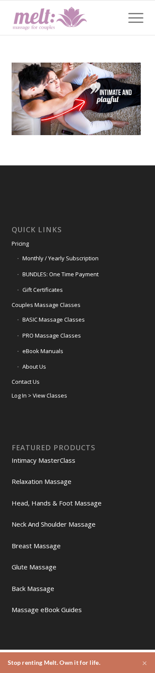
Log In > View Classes (39, 395)
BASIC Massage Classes (53, 319)
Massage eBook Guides (47, 609)
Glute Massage (34, 566)
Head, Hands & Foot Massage (57, 503)
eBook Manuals (42, 351)
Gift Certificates (42, 290)
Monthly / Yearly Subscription (60, 258)
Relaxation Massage (41, 481)
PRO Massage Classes (51, 335)
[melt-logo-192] (64, 17)
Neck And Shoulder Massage (54, 524)
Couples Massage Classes (46, 305)
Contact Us (26, 381)
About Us (34, 366)
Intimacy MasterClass (43, 460)
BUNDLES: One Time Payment (60, 274)
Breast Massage (36, 545)
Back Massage (33, 588)
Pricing (20, 243)
